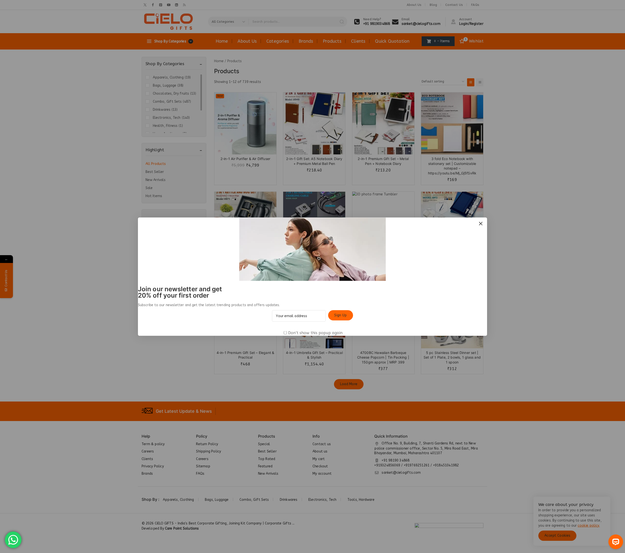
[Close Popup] (481, 223)
